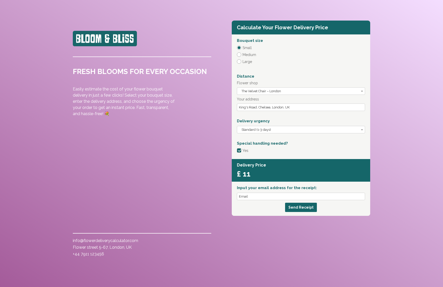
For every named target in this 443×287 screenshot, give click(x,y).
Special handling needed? (262, 143)
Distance (245, 76)
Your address (248, 99)
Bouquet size (250, 40)
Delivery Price (251, 165)
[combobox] (301, 91)
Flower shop (247, 83)
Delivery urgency (253, 121)
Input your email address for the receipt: (277, 188)
